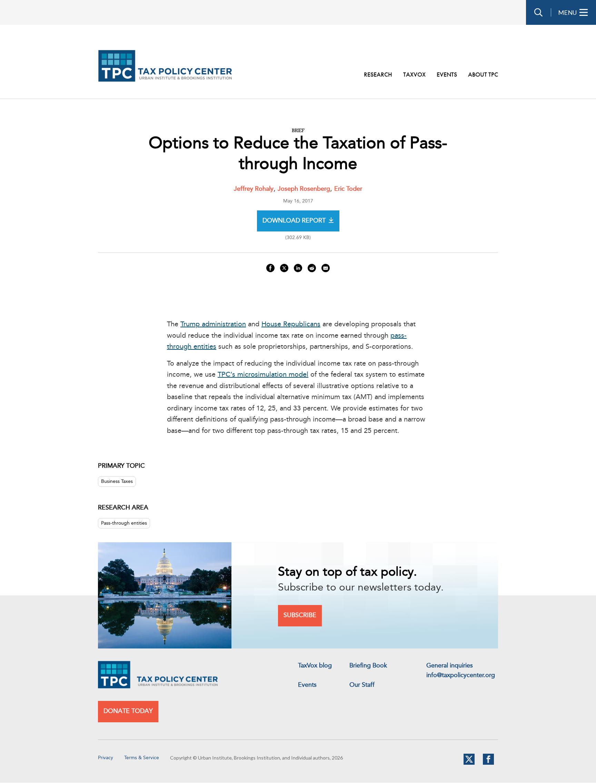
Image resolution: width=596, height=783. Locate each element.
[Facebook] (488, 763)
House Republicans (290, 324)
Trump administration (213, 324)
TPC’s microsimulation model (263, 374)
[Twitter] (469, 763)
